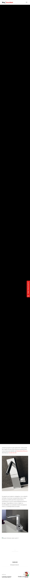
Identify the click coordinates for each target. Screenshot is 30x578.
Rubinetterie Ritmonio (21, 451)
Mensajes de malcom (14, 564)
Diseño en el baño (5, 217)
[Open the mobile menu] (26, 2)
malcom (8, 227)
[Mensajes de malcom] (3, 227)
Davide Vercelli (12, 452)
